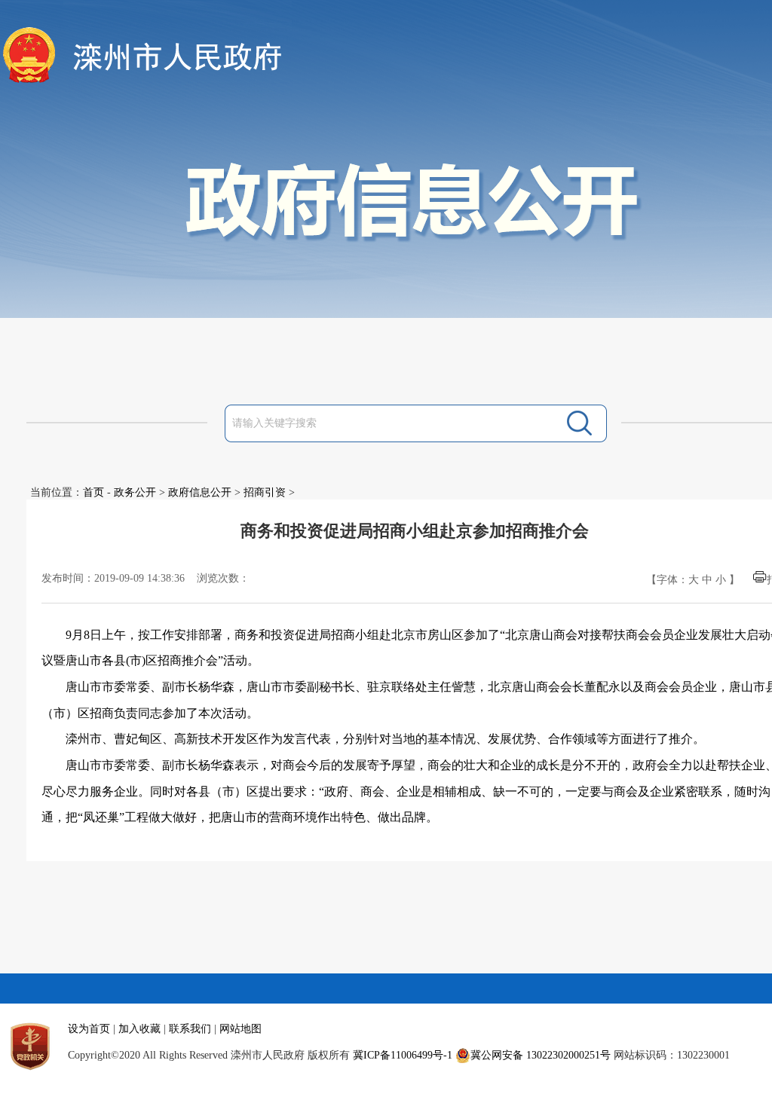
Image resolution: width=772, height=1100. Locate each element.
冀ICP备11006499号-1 (402, 1055)
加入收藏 (139, 1028)
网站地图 (240, 1028)
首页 (93, 492)
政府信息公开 (199, 492)
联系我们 (190, 1028)
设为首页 (89, 1028)
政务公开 (135, 492)
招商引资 (265, 492)
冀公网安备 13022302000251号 (540, 1055)
